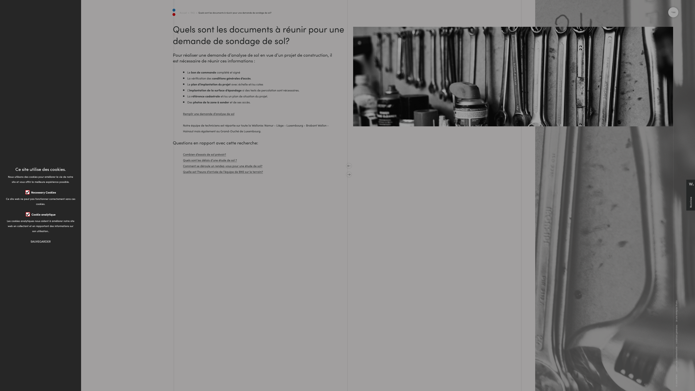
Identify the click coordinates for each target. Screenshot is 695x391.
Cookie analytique (43, 214)
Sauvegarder (41, 241)
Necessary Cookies (43, 192)
